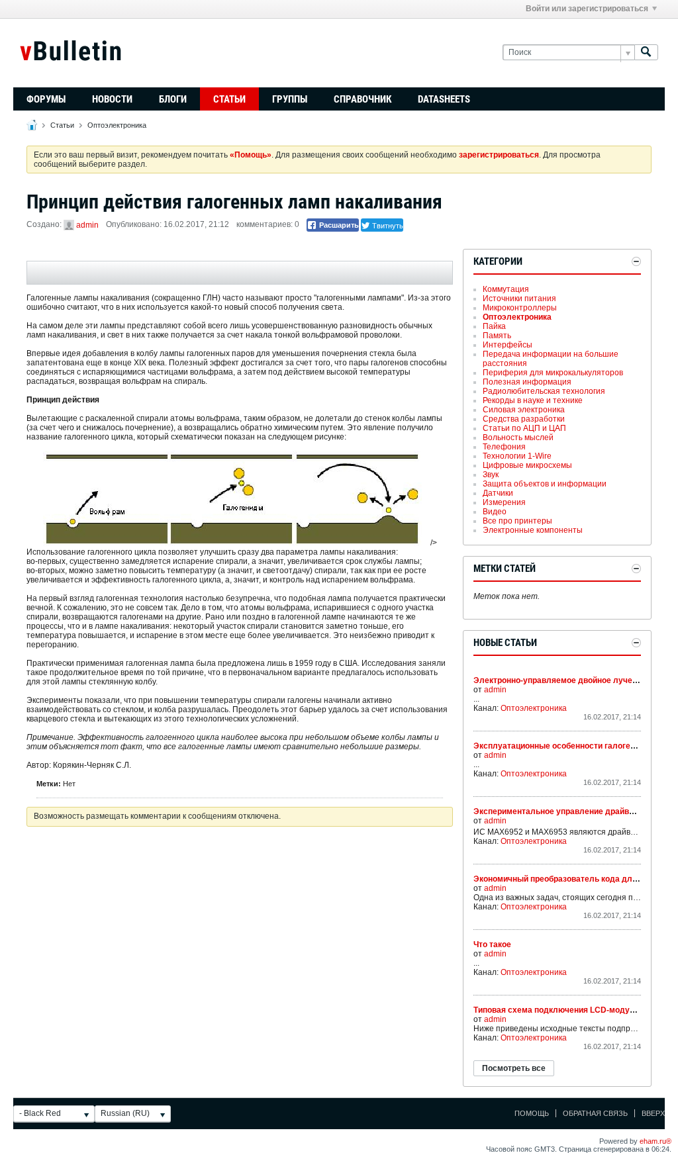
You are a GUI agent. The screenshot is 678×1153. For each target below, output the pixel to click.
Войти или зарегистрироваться (587, 8)
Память (497, 335)
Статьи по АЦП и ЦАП (524, 428)
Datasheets (444, 99)
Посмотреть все (514, 1068)
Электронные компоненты (533, 530)
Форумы (46, 99)
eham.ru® (655, 1141)
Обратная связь (595, 1113)
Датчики (498, 493)
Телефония (504, 446)
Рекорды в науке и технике (533, 400)
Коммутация (506, 289)
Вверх (653, 1113)
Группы (289, 99)
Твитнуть (386, 225)
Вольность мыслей (518, 437)
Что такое (492, 944)
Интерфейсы (507, 344)
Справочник (362, 99)
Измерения (504, 502)
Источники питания (519, 298)
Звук (491, 474)
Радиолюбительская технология (544, 391)
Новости (112, 99)
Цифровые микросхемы (527, 465)
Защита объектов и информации (544, 483)
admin (87, 225)
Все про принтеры (517, 521)
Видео (495, 511)
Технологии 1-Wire (517, 456)
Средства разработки (524, 419)
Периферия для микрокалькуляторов (553, 372)
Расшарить (338, 225)
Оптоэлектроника (116, 125)
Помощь (531, 1113)
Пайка (494, 326)
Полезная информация (527, 382)
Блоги (173, 99)
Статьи (229, 99)
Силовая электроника (524, 409)
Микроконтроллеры (520, 307)
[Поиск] (646, 52)
